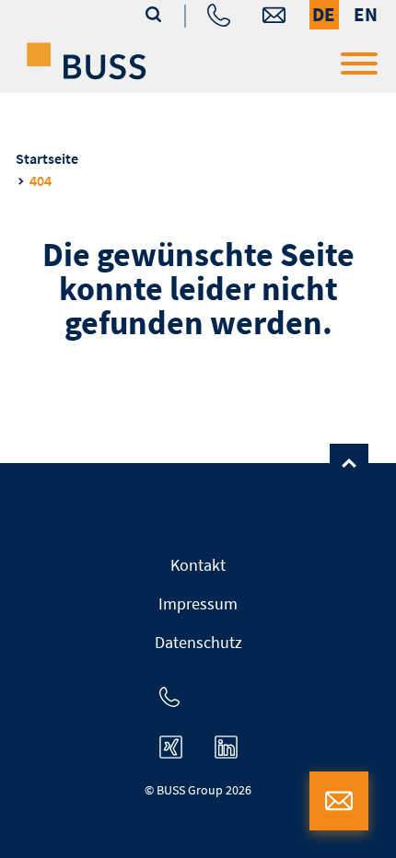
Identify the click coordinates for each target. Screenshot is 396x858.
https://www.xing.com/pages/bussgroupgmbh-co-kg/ (170, 747)
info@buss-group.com (273, 15)
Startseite (47, 158)
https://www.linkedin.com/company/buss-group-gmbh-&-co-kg (226, 747)
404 (40, 180)
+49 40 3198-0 (218, 15)
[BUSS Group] (86, 61)
